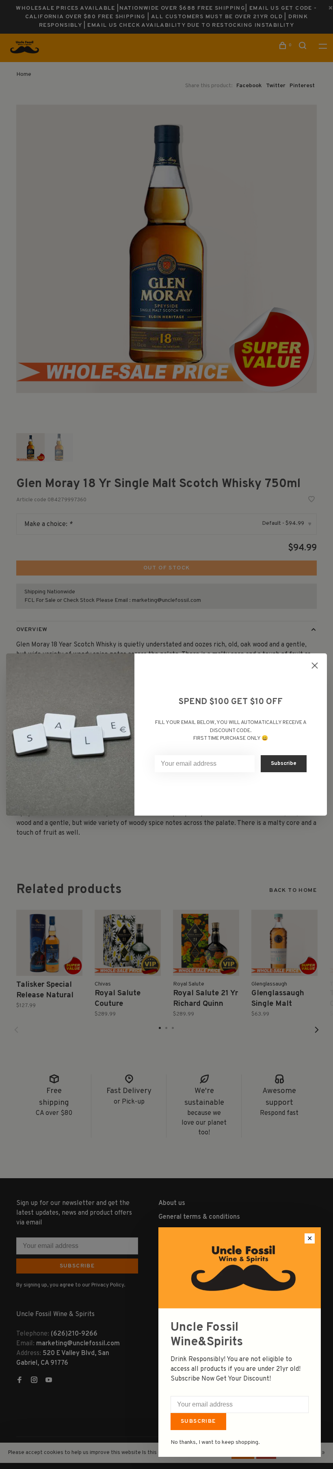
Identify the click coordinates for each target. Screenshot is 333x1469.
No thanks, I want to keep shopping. (215, 1442)
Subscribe (198, 1421)
